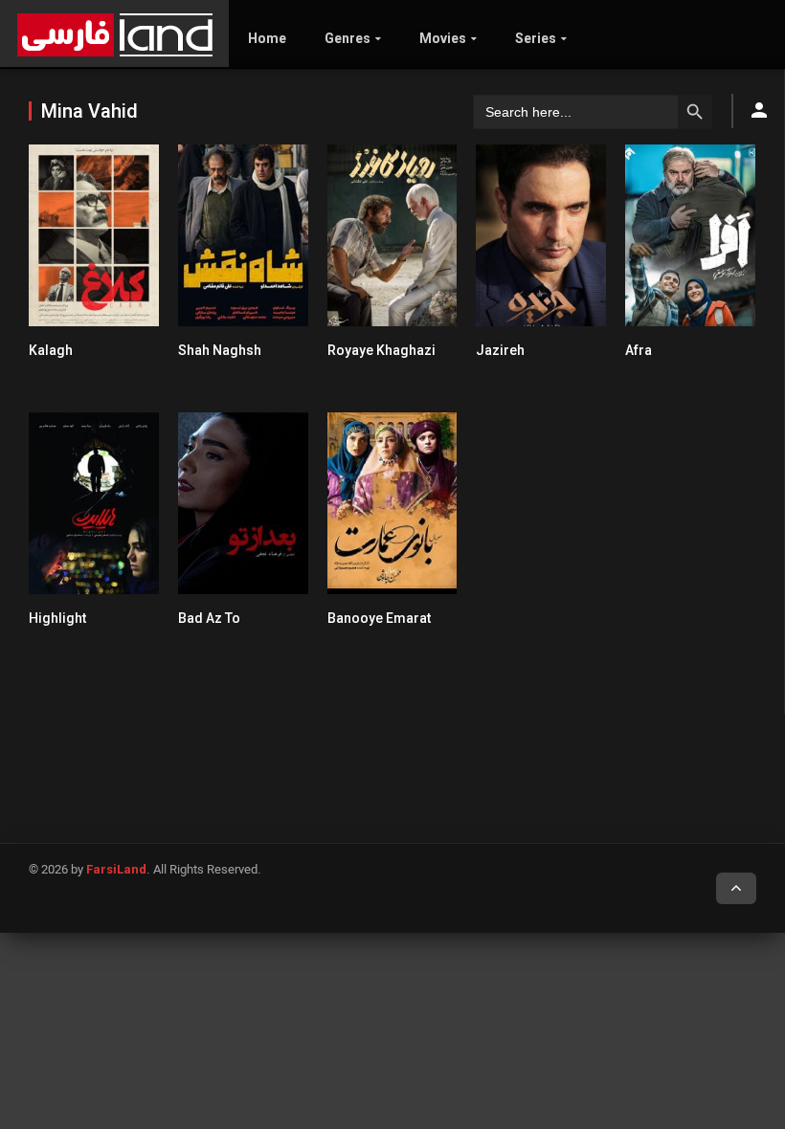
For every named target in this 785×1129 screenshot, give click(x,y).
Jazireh (500, 350)
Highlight (57, 618)
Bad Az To (209, 618)
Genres (347, 38)
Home (267, 38)
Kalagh (51, 350)
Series (535, 38)
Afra (638, 350)
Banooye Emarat (379, 618)
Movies (442, 38)
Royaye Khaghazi (381, 350)
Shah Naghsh (219, 350)
